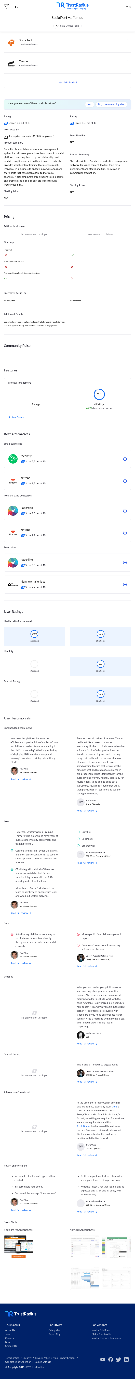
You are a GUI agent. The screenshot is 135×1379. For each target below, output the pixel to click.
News (8, 1342)
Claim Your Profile (101, 1334)
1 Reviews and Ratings (28, 44)
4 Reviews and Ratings (28, 65)
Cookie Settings (43, 1362)
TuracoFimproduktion (95, 853)
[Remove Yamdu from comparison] (128, 59)
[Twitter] (118, 1359)
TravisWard (91, 800)
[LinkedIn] (126, 1359)
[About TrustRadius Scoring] (6, 123)
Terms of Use (12, 1358)
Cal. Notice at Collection (18, 1362)
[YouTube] (102, 1359)
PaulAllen (24, 769)
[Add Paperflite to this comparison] (125, 511)
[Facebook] (110, 1359)
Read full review (19, 779)
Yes (89, 104)
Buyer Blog (54, 1334)
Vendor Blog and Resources (106, 1338)
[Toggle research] (16, 6)
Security (27, 1358)
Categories (54, 1330)
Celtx (114, 1106)
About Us (10, 1330)
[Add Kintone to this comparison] (125, 481)
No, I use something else (111, 104)
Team (8, 1334)
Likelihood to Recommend (18, 621)
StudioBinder (83, 1126)
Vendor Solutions (100, 1330)
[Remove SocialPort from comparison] (128, 38)
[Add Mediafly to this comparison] (125, 459)
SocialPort (25, 40)
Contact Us (11, 1346)
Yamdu (23, 61)
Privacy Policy (42, 1358)
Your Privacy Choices (64, 1358)
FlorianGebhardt (93, 1033)
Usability (8, 651)
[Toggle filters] (6, 6)
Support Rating (12, 681)
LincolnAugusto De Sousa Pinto (99, 956)
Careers (9, 1338)
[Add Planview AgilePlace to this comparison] (125, 585)
